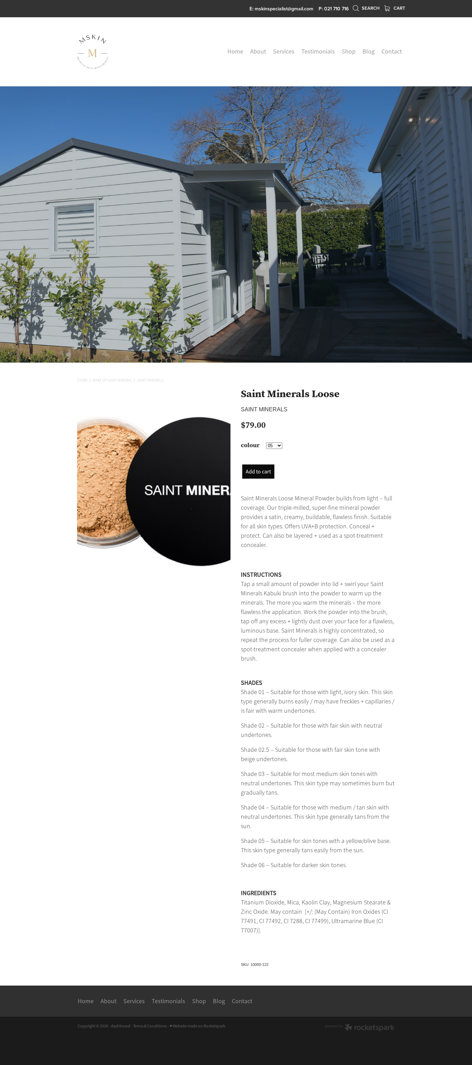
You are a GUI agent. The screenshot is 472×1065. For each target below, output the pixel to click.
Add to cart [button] (258, 471)
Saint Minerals (150, 380)
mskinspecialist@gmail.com (284, 8)
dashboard (120, 1026)
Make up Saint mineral (112, 380)
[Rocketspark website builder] (359, 1028)
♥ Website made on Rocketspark (197, 1026)
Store (82, 380)
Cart (399, 8)
